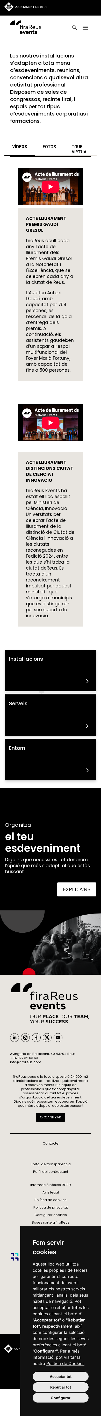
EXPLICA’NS (76, 889)
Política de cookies (50, 1199)
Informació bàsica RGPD (50, 1184)
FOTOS (49, 146)
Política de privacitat (50, 1207)
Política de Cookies (65, 1363)
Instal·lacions (26, 659)
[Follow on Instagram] (25, 1037)
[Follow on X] (47, 1037)
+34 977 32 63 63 (24, 1057)
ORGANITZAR (50, 1117)
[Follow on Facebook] (36, 1037)
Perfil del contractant (50, 1171)
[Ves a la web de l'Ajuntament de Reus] (25, 10)
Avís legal (50, 1192)
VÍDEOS (19, 146)
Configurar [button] (60, 1398)
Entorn (17, 748)
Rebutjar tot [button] (60, 1387)
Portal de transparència (51, 1164)
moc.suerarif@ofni (25, 1062)
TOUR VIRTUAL (80, 149)
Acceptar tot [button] (60, 1376)
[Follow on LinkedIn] (14, 1037)
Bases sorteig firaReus (50, 1222)
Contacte (51, 1143)
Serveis (18, 703)
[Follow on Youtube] (58, 1037)
